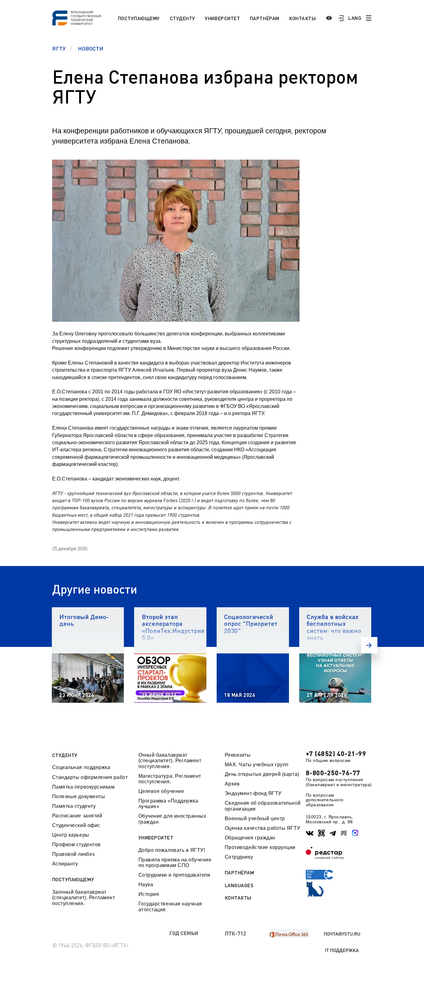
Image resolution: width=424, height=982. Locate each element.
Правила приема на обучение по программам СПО (175, 862)
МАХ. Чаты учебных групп (257, 764)
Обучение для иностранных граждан (172, 818)
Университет (222, 18)
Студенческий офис (76, 825)
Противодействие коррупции (260, 847)
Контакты (302, 18)
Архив (232, 783)
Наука (145, 884)
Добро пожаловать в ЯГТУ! (171, 850)
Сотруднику (239, 857)
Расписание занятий (77, 815)
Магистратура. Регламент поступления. (169, 778)
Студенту (182, 18)
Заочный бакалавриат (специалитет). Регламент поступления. (83, 897)
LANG (355, 18)
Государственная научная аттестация (170, 906)
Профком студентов (76, 844)
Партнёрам (264, 18)
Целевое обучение (161, 791)
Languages (239, 885)
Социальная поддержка (81, 767)
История (148, 894)
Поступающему (139, 18)
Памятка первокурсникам (83, 787)
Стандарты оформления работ (90, 777)
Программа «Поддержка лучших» (168, 803)
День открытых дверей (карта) (262, 774)
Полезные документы (78, 796)
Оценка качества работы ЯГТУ (262, 828)
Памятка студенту (74, 806)
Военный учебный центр (255, 818)
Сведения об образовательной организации (262, 805)
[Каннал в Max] (355, 833)
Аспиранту (65, 863)
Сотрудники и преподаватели (174, 875)
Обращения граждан (250, 837)
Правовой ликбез (73, 854)
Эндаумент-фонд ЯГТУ (253, 793)
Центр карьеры (70, 835)
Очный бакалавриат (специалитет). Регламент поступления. (169, 760)
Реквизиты (238, 755)
